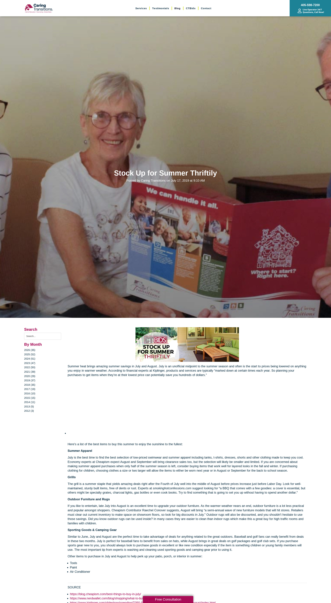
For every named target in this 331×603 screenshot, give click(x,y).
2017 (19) (29, 389)
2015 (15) (29, 397)
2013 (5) (29, 406)
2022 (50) (29, 367)
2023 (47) (29, 363)
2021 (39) (29, 371)
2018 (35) (29, 384)
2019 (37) (29, 380)
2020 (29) (29, 376)
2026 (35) (29, 350)
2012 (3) (29, 410)
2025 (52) (29, 354)
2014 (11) (29, 402)
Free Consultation (168, 599)
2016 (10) (29, 393)
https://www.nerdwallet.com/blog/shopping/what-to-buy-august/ (112, 598)
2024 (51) (29, 358)
